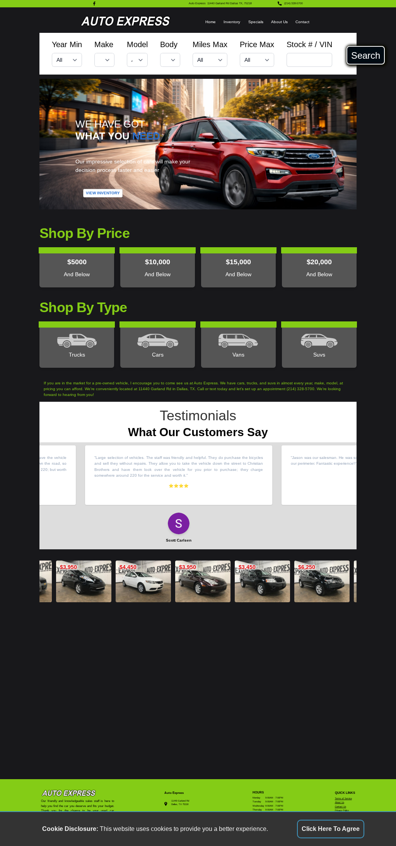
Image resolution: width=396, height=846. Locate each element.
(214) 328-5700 (293, 3)
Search (365, 55)
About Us (279, 22)
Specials (255, 22)
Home (210, 22)
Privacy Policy (342, 810)
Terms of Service (343, 798)
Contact (302, 22)
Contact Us (340, 806)
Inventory (232, 22)
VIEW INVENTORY (103, 193)
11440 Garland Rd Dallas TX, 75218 (229, 3)
